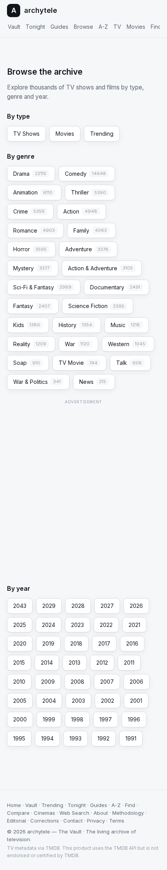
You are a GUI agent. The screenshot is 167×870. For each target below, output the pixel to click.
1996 (134, 719)
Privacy (96, 820)
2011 (129, 662)
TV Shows (26, 133)
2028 (78, 605)
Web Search (74, 813)
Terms (116, 820)
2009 (48, 681)
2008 (77, 681)
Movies (136, 26)
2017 (104, 643)
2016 (132, 643)
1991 (130, 738)
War (77, 344)
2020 (19, 643)
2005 (19, 700)
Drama (29, 173)
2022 (106, 624)
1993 (76, 738)
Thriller (88, 192)
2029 (49, 605)
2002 (107, 700)
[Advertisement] (83, 490)
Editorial (16, 820)
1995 (19, 738)
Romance (34, 230)
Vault (14, 26)
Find (156, 26)
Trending (101, 133)
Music (125, 325)
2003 (78, 700)
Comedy (85, 173)
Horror (30, 249)
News (92, 381)
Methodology (128, 813)
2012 (102, 662)
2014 (47, 662)
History (75, 325)
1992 (103, 738)
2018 (76, 643)
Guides (59, 26)
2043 (19, 605)
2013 (74, 662)
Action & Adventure (100, 268)
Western (126, 344)
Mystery (31, 268)
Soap (26, 362)
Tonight (35, 26)
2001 (136, 700)
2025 (19, 624)
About (101, 813)
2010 (19, 681)
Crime (29, 211)
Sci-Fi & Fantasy (42, 287)
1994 (47, 738)
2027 (107, 605)
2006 (136, 681)
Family (90, 230)
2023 (77, 624)
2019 (48, 643)
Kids (26, 325)
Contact (73, 820)
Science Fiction (96, 306)
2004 (49, 700)
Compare (18, 813)
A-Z (103, 26)
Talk (129, 362)
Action (80, 211)
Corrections (44, 820)
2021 (134, 624)
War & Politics (37, 381)
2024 (48, 624)
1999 (49, 719)
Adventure (86, 249)
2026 (136, 605)
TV (117, 26)
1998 (77, 719)
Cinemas (44, 813)
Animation (32, 192)
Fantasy (31, 306)
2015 (19, 662)
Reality (29, 344)
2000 (20, 719)
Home (14, 805)
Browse (83, 26)
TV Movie (78, 362)
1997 (105, 719)
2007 (107, 681)
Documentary (115, 287)
